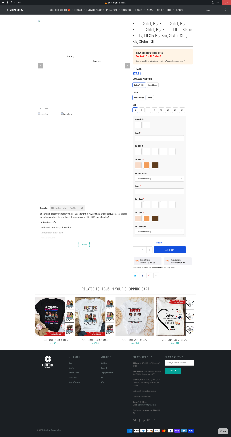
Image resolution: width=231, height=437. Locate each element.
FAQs (102, 382)
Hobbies (139, 9)
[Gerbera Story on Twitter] (3, 2)
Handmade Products (95, 9)
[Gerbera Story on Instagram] (15, 2)
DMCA (102, 377)
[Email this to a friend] (156, 275)
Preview (159, 242)
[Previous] (39, 321)
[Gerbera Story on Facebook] (7, 2)
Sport (160, 9)
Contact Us (104, 368)
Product (78, 9)
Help (169, 9)
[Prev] (40, 65)
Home (51, 9)
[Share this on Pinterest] (149, 275)
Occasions (126, 9)
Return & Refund (74, 372)
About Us (71, 368)
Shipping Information (107, 372)
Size (134, 105)
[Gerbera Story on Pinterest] (11, 2)
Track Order (104, 363)
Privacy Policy (73, 377)
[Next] (127, 65)
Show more (84, 244)
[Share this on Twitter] (135, 275)
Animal (150, 9)
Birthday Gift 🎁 (63, 9)
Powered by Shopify (57, 430)
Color (135, 92)
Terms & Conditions (74, 382)
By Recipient (112, 9)
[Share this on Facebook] (142, 275)
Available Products (142, 78)
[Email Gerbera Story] (19, 2)
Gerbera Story (46, 430)
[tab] (44, 208)
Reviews (179, 9)
